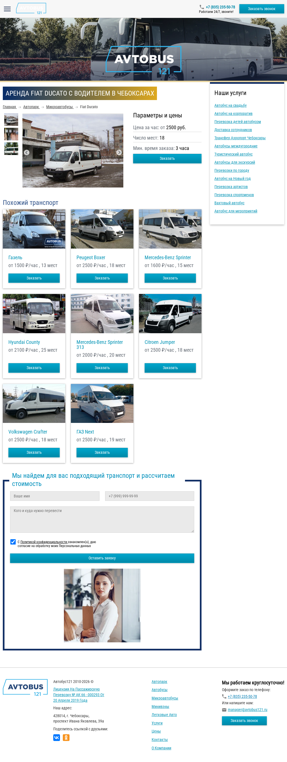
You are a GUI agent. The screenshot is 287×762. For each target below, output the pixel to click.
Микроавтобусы (165, 698)
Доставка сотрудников (233, 130)
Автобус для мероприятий (235, 211)
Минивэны (160, 706)
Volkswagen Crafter (27, 431)
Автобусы (160, 689)
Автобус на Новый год (232, 178)
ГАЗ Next (85, 431)
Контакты (160, 739)
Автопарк (159, 681)
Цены (156, 731)
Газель (15, 257)
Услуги (157, 723)
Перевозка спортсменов (234, 195)
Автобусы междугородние (236, 146)
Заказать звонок (262, 8)
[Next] (119, 152)
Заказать (167, 158)
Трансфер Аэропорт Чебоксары (240, 138)
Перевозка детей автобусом (237, 121)
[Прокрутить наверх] (18, 749)
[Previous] (26, 152)
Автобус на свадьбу (230, 105)
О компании (161, 748)
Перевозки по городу (231, 170)
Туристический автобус (233, 154)
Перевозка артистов (231, 186)
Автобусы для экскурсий (234, 162)
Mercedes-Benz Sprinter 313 (100, 345)
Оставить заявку (102, 558)
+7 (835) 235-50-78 (220, 7)
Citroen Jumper (160, 342)
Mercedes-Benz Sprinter (168, 257)
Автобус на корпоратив (233, 113)
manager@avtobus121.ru (247, 709)
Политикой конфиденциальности (44, 542)
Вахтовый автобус (229, 203)
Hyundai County (24, 342)
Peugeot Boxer (91, 257)
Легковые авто (164, 714)
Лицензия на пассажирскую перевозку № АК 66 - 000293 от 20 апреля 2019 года (78, 694)
